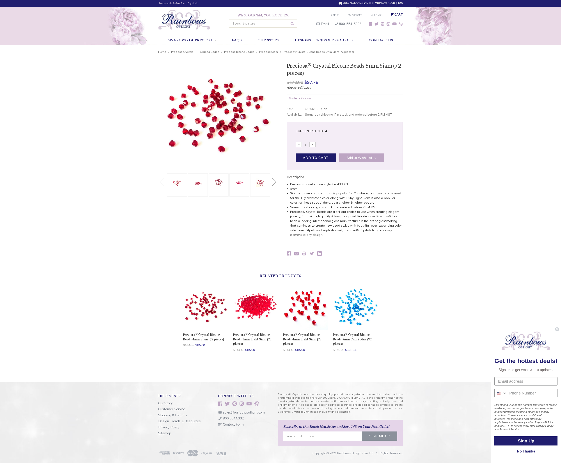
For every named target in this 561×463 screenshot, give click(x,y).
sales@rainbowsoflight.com (244, 412)
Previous (161, 181)
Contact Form (233, 424)
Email (324, 24)
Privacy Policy (168, 427)
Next (274, 181)
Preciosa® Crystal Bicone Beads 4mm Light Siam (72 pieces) (302, 339)
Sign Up (526, 440)
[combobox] (501, 393)
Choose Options (205, 311)
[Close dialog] (557, 329)
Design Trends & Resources (179, 421)
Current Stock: (311, 131)
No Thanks (526, 451)
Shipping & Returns (172, 415)
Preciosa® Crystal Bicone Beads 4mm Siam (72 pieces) (203, 336)
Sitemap (164, 433)
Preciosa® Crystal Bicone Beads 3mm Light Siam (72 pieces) (252, 339)
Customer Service (171, 409)
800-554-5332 (349, 24)
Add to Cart (355, 311)
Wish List (376, 14)
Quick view (206, 303)
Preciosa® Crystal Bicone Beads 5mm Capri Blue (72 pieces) (352, 339)
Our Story (269, 39)
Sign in (335, 14)
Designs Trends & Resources (324, 39)
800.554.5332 (233, 418)
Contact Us (381, 39)
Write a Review (300, 98)
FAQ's (237, 39)
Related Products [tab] (280, 275)
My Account (355, 14)
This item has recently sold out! (305, 311)
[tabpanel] (176, 185)
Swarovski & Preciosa (191, 39)
